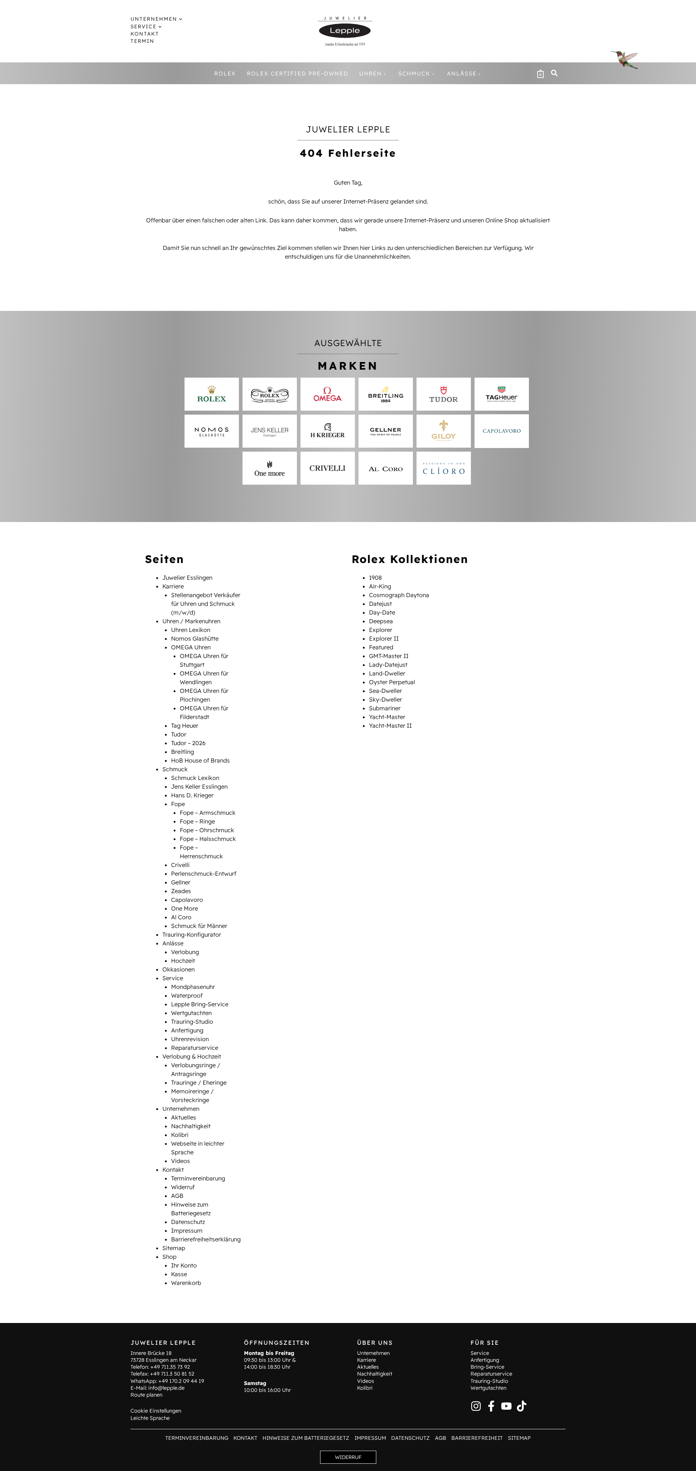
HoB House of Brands (200, 760)
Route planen (146, 1395)
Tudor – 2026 (188, 743)
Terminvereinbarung (198, 1178)
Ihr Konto (184, 1265)
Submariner (385, 708)
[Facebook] (491, 1406)
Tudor (178, 734)
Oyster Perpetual (392, 682)
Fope (178, 804)
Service (172, 978)
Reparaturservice (194, 1047)
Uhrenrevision (190, 1039)
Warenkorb (186, 1282)
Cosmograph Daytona (399, 595)
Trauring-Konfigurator (191, 934)
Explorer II (384, 638)
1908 (375, 577)
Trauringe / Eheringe (199, 1082)
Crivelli (180, 864)
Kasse (179, 1274)
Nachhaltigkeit (191, 1126)
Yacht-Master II (390, 725)
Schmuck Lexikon (195, 777)
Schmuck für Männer (199, 925)
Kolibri (179, 1134)
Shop (169, 1256)
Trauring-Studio (192, 1021)
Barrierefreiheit (477, 1438)
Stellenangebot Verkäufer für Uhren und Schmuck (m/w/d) (205, 603)
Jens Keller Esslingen (199, 786)
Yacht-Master (387, 716)
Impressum (187, 1230)
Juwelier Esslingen (187, 577)
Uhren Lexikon (190, 629)
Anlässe (172, 943)
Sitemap (173, 1248)
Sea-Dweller (385, 690)
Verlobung (185, 952)
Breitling (182, 751)
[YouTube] (506, 1406)
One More (184, 908)
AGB (177, 1195)
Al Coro (181, 917)
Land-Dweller (387, 673)
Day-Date (382, 612)
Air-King (380, 586)
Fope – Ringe (197, 821)
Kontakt (173, 1169)
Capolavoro (187, 899)
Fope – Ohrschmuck (207, 830)
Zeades (181, 891)
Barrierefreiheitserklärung (206, 1239)
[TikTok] (521, 1406)
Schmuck (175, 769)
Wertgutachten (191, 1012)
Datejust (380, 603)
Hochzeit (183, 960)
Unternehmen (180, 1108)
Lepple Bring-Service (199, 1004)
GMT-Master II (389, 656)
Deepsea (381, 621)
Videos (180, 1160)
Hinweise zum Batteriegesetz (305, 1438)
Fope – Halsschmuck (208, 838)
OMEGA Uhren (191, 647)
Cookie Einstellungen (155, 1411)
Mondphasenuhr (193, 986)
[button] (179, 18)
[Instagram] (476, 1406)
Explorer (380, 629)
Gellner (180, 882)
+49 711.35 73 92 (170, 1367)
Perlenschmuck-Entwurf (203, 873)
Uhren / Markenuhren (191, 621)
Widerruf (183, 1187)
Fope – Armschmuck (208, 812)
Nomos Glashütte (195, 638)
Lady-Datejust (388, 664)
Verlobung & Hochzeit (191, 1056)
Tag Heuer (184, 725)
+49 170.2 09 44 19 (181, 1381)
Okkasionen (178, 969)
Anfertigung (187, 1030)
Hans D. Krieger (192, 795)
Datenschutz (188, 1221)
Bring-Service (487, 1367)
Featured (381, 647)
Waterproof (187, 995)
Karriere (173, 586)
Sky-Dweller (385, 699)
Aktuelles (183, 1117)
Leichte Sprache (150, 1418)
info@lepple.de (166, 1388)
